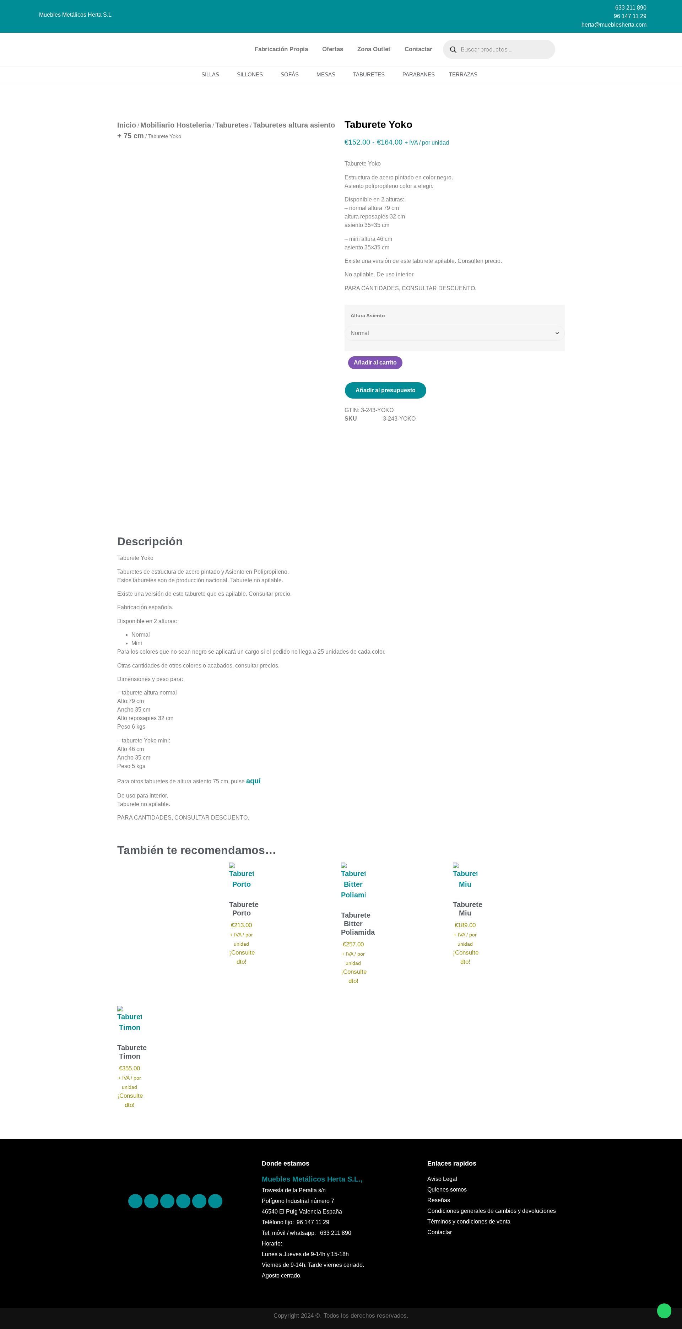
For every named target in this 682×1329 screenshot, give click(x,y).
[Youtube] (215, 1201)
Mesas (325, 74)
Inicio (126, 125)
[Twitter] (183, 1201)
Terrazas (463, 74)
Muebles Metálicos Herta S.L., (312, 1179)
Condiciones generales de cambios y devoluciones (491, 1211)
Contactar (418, 49)
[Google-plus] (199, 1201)
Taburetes (369, 74)
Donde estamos (285, 1163)
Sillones (250, 74)
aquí (253, 781)
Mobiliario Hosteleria (175, 125)
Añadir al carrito (375, 363)
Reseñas (438, 1200)
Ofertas (332, 49)
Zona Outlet (373, 49)
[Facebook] (135, 1201)
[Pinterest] (151, 1201)
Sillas (210, 74)
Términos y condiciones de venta (468, 1222)
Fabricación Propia (281, 49)
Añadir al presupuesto (386, 390)
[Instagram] (167, 1201)
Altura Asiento (368, 315)
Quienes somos (447, 1190)
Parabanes (418, 74)
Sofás (290, 74)
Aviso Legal (442, 1179)
